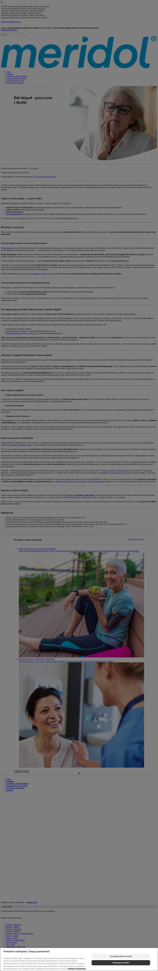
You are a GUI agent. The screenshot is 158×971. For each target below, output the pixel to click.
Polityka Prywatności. (77, 968)
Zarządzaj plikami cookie (121, 956)
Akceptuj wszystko (121, 963)
